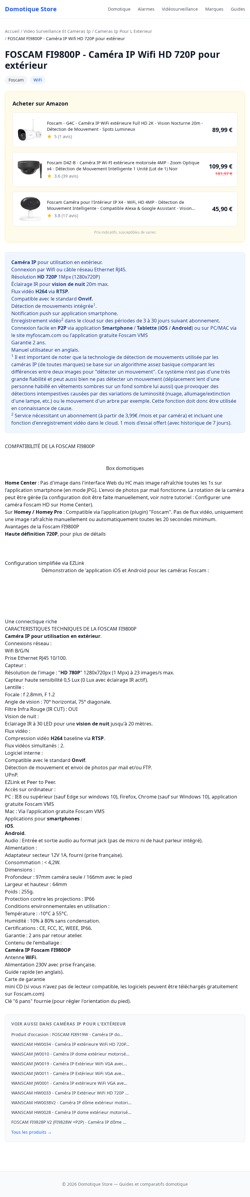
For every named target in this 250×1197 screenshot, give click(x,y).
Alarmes (146, 9)
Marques (214, 9)
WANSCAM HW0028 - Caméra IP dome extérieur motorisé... (71, 1112)
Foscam (16, 80)
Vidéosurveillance (180, 9)
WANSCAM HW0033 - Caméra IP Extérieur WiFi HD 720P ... (70, 1093)
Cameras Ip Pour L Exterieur (123, 31)
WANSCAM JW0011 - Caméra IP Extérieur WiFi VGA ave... (68, 1073)
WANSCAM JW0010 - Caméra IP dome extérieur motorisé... (70, 1054)
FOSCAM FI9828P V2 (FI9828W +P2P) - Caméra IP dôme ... (69, 1122)
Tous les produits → (31, 1132)
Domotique (119, 9)
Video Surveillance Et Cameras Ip (57, 31)
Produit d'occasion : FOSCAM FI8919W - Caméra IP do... (67, 1034)
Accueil (12, 31)
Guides (238, 9)
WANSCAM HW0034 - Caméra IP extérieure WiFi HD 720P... (70, 1044)
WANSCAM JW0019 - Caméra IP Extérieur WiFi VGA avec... (69, 1064)
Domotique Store (31, 9)
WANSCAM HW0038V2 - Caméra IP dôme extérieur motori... (71, 1102)
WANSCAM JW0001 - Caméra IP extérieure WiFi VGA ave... (69, 1083)
